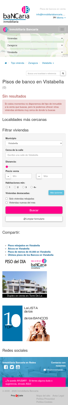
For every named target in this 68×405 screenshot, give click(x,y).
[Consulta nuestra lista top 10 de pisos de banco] (34, 325)
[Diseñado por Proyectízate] (17, 395)
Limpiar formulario (35, 218)
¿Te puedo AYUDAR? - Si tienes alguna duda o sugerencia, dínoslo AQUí (29, 382)
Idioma (60, 17)
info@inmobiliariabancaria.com (51, 14)
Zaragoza (33, 62)
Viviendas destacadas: (18, 193)
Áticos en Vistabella (18, 248)
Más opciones (56, 192)
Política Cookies (44, 401)
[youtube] (18, 367)
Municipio (11, 138)
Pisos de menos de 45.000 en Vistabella (29, 251)
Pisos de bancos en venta (53, 8)
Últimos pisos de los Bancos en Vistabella (30, 254)
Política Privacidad (45, 398)
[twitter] (12, 367)
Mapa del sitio (43, 395)
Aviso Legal (58, 395)
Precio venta (12, 171)
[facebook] (6, 367)
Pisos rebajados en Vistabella (24, 245)
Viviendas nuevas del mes (22, 202)
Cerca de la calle (14, 149)
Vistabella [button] (47, 62)
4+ (35, 187)
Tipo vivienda (17, 62)
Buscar (34, 210)
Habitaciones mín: (15, 182)
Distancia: (11, 161)
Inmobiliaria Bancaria (23, 29)
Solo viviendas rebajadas (21, 198)
